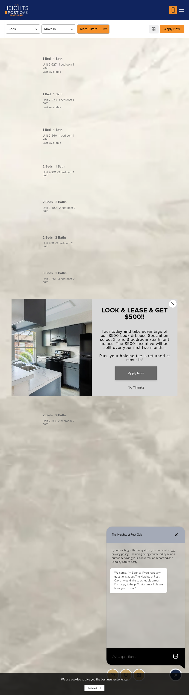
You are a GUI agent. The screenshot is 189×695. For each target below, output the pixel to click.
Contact (167, 61)
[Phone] (173, 10)
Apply (144, 61)
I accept (94, 688)
